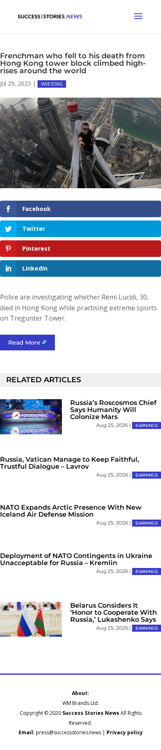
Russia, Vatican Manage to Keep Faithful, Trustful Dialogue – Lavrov (69, 462)
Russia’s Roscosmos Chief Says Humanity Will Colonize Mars (113, 410)
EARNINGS (146, 425)
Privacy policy (125, 732)
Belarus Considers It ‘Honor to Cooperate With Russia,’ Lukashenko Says (113, 612)
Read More (24, 342)
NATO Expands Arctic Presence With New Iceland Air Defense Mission (71, 510)
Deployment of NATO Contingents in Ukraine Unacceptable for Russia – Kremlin (76, 559)
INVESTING (52, 84)
